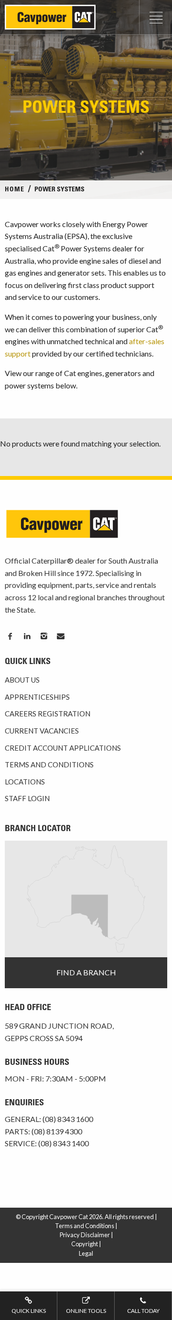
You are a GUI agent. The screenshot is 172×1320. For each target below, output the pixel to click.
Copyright (84, 1244)
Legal (86, 1253)
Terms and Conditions (49, 764)
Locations (25, 781)
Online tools (86, 1310)
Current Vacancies (42, 730)
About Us (22, 679)
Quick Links (28, 1310)
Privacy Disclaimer (85, 1235)
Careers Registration (47, 713)
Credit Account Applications (63, 748)
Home (14, 190)
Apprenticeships (37, 697)
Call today (143, 1310)
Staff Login (27, 798)
